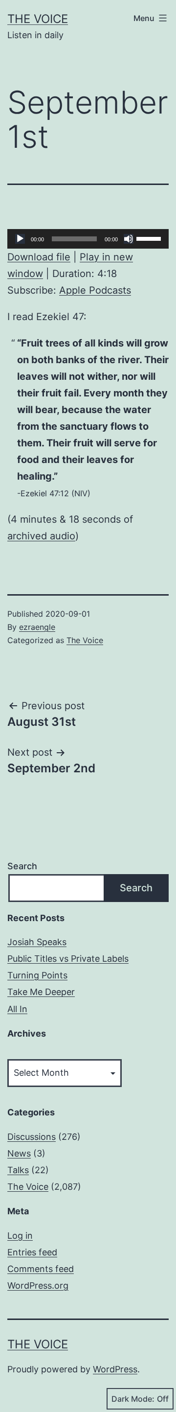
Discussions (31, 1137)
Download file (38, 257)
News (19, 1153)
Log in (20, 1235)
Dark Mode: (132, 1399)
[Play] (20, 239)
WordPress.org (37, 1285)
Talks (18, 1170)
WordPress (115, 1369)
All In (17, 1009)
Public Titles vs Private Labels (68, 958)
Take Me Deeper (41, 992)
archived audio (41, 536)
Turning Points (37, 975)
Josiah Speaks (36, 942)
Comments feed (40, 1269)
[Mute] (128, 239)
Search (22, 866)
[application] (88, 239)
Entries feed (32, 1252)
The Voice (37, 19)
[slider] (150, 238)
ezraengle (37, 627)
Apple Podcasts (95, 290)
